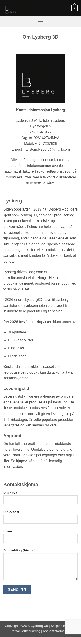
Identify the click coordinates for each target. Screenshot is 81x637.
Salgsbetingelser (62, 626)
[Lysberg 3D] (25, 8)
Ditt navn (10, 492)
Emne (7, 531)
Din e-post (11, 512)
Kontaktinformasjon (56, 631)
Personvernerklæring (25, 631)
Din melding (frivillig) (19, 550)
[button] (74, 8)
